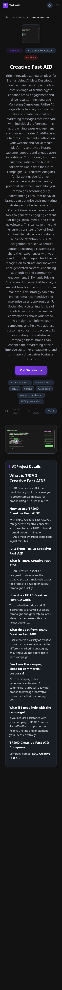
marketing (19, 17)
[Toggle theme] (50, 5)
